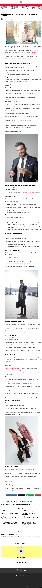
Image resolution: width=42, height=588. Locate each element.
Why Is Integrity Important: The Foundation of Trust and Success (9, 518)
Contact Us (32, 586)
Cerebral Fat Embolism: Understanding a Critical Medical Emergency (26, 7)
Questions (3, 578)
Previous (0, 8)
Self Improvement (4, 510)
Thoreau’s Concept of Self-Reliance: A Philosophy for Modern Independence (31, 513)
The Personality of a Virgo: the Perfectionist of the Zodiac (15, 7)
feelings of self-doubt (31, 52)
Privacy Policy (27, 586)
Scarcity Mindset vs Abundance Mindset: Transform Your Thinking (9, 523)
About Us (15, 586)
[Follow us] (39, 5)
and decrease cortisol (36, 93)
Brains (3, 580)
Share (2, 13)
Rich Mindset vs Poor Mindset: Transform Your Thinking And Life (5, 7)
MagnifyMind (10, 586)
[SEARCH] (40, 5)
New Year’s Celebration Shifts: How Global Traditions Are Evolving (36, 7)
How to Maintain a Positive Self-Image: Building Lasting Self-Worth (31, 518)
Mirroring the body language (11, 337)
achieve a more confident (28, 192)
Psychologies (4, 579)
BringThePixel (21, 557)
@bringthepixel (21, 558)
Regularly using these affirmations (12, 368)
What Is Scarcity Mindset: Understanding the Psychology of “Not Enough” (30, 523)
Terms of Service (20, 586)
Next (41, 8)
